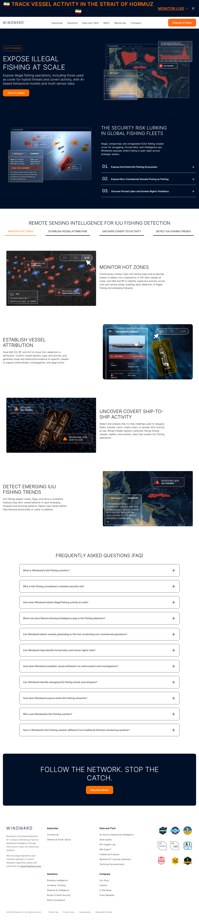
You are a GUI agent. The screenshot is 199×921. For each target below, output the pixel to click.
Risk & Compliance (56, 900)
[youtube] (184, 912)
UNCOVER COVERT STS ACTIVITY (121, 231)
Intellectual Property (109, 854)
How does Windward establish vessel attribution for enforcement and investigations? (70, 666)
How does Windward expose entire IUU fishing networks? (55, 698)
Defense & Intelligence (58, 890)
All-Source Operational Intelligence (117, 834)
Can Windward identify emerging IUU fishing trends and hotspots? (60, 682)
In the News (105, 890)
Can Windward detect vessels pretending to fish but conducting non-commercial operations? (75, 634)
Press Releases (107, 895)
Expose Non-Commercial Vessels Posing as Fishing (140, 179)
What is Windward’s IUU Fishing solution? (46, 570)
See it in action (16, 92)
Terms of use (53, 912)
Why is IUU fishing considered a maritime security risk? (53, 586)
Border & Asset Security (59, 895)
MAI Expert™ (105, 849)
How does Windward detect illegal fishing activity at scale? (55, 602)
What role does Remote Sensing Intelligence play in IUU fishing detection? (64, 618)
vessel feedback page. (30, 866)
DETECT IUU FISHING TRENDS (173, 231)
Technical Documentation (112, 864)
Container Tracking (56, 885)
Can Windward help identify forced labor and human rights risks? (59, 650)
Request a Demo (182, 22)
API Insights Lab (107, 844)
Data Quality (106, 839)
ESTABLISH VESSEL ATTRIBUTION (67, 231)
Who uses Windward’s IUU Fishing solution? (47, 714)
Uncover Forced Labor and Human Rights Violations (140, 191)
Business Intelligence (57, 880)
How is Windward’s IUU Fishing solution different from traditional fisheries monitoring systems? (76, 730)
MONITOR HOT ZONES (20, 231)
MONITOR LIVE (171, 8)
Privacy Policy (69, 912)
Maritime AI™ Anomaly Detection (115, 859)
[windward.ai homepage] (14, 22)
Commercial (53, 834)
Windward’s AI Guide (103, 912)
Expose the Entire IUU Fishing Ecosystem (134, 166)
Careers (103, 885)
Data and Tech (90, 22)
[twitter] (178, 912)
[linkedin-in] (171, 912)
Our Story (104, 880)
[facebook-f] (191, 912)
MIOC (106, 22)
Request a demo (100, 789)
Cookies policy (85, 912)
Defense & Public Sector (59, 839)
